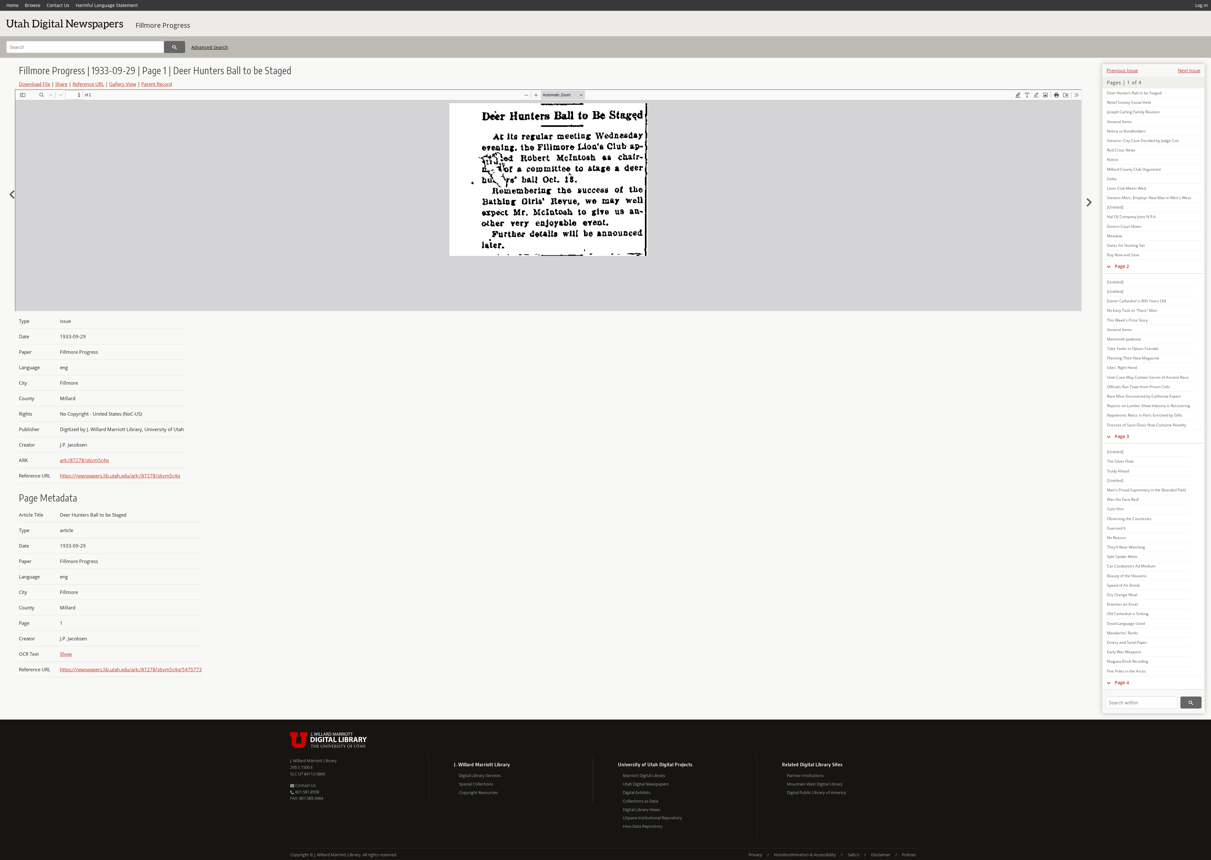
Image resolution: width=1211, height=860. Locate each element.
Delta (1111, 178)
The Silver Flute (1120, 461)
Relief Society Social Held (1129, 102)
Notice (1112, 159)
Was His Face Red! (1123, 499)
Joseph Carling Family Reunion (1133, 112)
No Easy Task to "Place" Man (1132, 310)
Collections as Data (640, 801)
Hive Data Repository (643, 826)
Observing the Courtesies (1129, 518)
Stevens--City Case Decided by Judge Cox (1143, 140)
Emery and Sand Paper (1127, 642)
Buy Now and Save (1123, 255)
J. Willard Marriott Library (313, 760)
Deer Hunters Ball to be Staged (1134, 93)
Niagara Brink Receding (1127, 661)
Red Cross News (1121, 150)
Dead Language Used (1126, 623)
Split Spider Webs (1122, 556)
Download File (34, 84)
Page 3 (1122, 436)
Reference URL (88, 84)
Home (12, 5)
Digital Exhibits (636, 792)
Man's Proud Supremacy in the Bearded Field (1146, 490)
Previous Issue (1122, 70)
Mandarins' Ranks (1122, 633)
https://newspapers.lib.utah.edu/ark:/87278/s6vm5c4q (120, 475)
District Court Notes (1124, 226)
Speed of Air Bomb (1123, 585)
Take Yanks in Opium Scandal (1132, 348)
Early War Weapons (1124, 652)
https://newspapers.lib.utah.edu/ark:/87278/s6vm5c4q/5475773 (131, 669)
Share (61, 84)
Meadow (1114, 236)
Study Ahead (1118, 471)
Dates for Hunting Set (1126, 245)
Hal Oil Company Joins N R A (1131, 216)
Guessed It (1116, 528)
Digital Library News (641, 809)
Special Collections (476, 784)
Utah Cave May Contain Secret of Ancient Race (1148, 377)
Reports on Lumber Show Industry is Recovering (1148, 405)
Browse (32, 5)
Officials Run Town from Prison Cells (1138, 386)
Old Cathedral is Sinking (1128, 613)
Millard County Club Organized (1134, 169)
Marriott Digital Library (644, 775)
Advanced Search (209, 47)
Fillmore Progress (163, 25)
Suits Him (1115, 509)
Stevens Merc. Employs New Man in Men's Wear (1149, 197)
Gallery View (122, 84)
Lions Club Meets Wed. (1127, 188)
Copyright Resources (478, 792)
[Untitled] (1115, 207)
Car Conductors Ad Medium (1131, 566)
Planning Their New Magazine (1133, 358)
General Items (1119, 121)
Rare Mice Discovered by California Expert (1144, 396)
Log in (1201, 5)
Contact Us (58, 5)
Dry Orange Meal (1122, 594)
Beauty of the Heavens (1127, 575)
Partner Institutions (805, 775)
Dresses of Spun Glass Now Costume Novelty (1146, 425)
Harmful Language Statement (107, 5)
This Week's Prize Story (1127, 320)
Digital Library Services (480, 775)
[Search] (174, 47)
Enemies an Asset (1122, 604)
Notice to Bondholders (1126, 131)
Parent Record (156, 84)
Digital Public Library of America (816, 792)
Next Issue (1189, 70)
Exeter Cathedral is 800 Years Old (1136, 301)
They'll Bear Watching (1126, 547)
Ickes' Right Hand (1122, 367)
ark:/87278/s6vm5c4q (84, 460)
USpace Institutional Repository (652, 818)
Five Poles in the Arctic (1126, 671)
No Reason (1116, 537)
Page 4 (1122, 682)
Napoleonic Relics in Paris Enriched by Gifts (1144, 415)
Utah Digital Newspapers (646, 784)
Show (66, 654)
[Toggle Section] (1109, 266)
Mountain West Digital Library (815, 784)
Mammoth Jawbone (1124, 339)
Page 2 (1122, 266)
